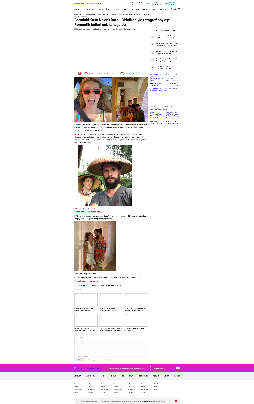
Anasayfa (77, 9)
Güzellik (145, 9)
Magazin (163, 9)
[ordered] (98, 360)
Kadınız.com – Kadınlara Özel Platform (85, 14)
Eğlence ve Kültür (103, 14)
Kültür (124, 9)
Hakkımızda (78, 389)
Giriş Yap (157, 384)
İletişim (76, 384)
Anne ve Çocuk (90, 9)
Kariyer (154, 9)
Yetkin (77, 290)
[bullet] (101, 360)
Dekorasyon (134, 9)
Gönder (80, 360)
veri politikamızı (149, 401)
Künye (76, 387)
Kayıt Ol (156, 387)
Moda (117, 9)
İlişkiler (108, 9)
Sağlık (101, 9)
